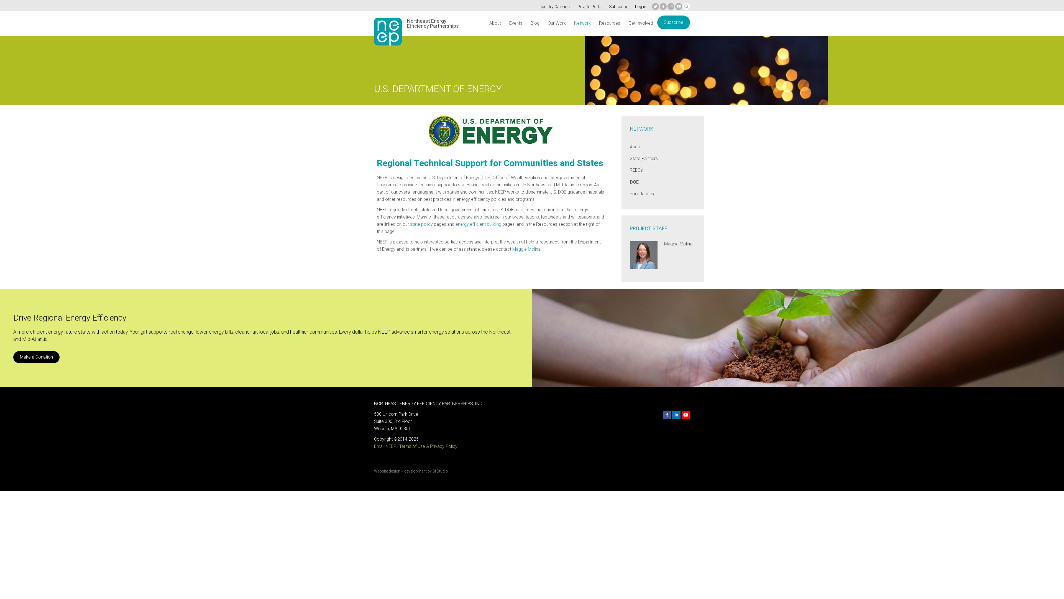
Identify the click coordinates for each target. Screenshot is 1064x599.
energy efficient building (478, 224)
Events (515, 23)
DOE (634, 182)
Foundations (642, 193)
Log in (640, 6)
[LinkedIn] (670, 6)
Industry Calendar (555, 6)
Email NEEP (385, 446)
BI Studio (440, 471)
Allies (635, 146)
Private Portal (590, 6)
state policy (421, 224)
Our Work (557, 23)
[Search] (686, 6)
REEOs (636, 170)
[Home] (388, 31)
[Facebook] (663, 6)
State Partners (644, 158)
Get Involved (640, 23)
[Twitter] (655, 6)
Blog (535, 23)
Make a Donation (36, 357)
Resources (609, 23)
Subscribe (618, 6)
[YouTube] (678, 6)
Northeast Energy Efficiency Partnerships (433, 23)
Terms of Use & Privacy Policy (428, 446)
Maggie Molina (526, 249)
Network (582, 23)
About (495, 23)
